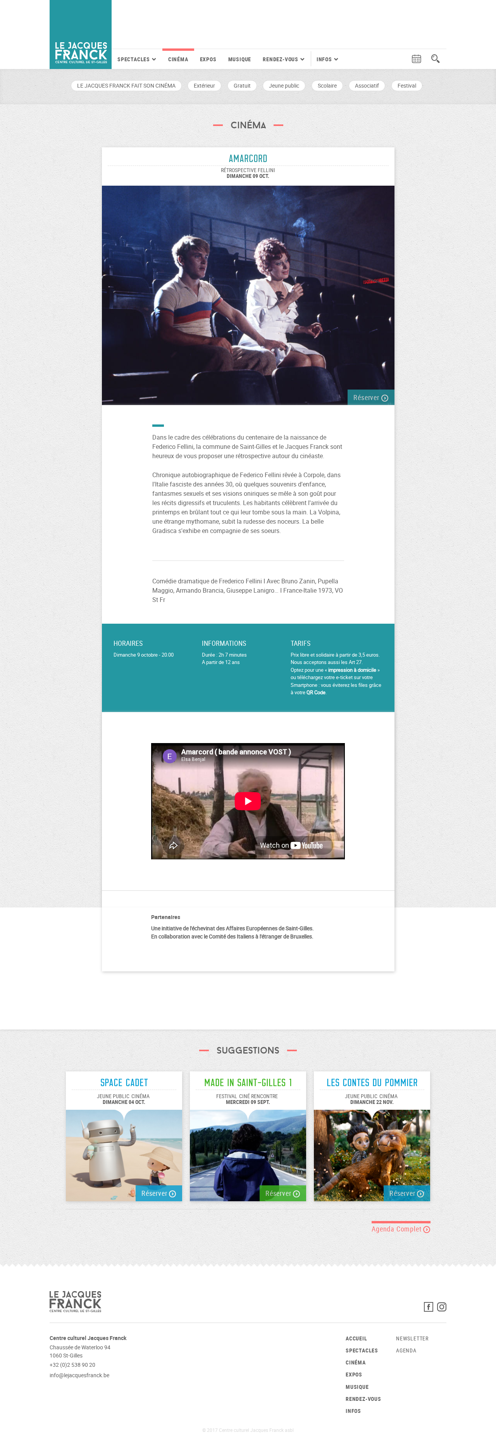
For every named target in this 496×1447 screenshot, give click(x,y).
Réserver (367, 397)
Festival (407, 85)
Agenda (406, 1350)
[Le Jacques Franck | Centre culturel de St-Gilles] (81, 34)
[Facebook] (430, 1309)
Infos (353, 1410)
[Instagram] (441, 1309)
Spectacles (362, 1350)
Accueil (356, 1338)
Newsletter (412, 1338)
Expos (208, 59)
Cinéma (178, 59)
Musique (239, 59)
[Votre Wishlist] (402, 59)
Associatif (367, 85)
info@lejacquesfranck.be (79, 1375)
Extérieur (204, 85)
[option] (248, 291)
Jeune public (284, 85)
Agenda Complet (397, 1228)
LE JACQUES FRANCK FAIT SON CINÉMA (126, 85)
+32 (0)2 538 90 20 (72, 1364)
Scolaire (327, 85)
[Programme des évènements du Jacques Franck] (416, 59)
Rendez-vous (363, 1398)
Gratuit (242, 85)
